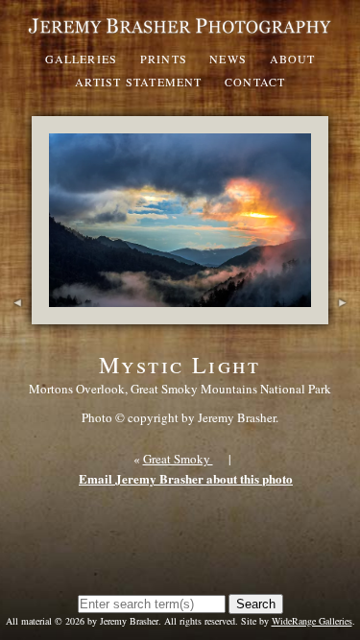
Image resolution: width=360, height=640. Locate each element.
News (228, 58)
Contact (255, 81)
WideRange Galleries (312, 621)
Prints (163, 58)
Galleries (81, 58)
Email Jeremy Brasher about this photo (186, 478)
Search (256, 604)
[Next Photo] (344, 314)
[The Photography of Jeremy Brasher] (180, 33)
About (293, 58)
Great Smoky (178, 458)
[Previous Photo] (16, 314)
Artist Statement (139, 81)
